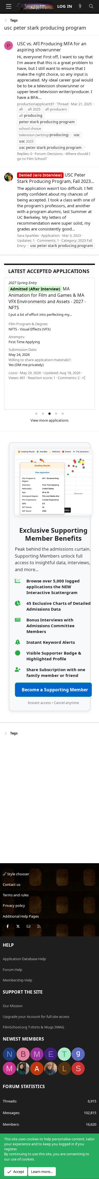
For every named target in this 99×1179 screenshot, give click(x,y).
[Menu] (8, 6)
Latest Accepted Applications (48, 271)
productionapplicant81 (35, 103)
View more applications (49, 420)
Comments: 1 (48, 240)
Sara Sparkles (28, 235)
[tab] (36, 413)
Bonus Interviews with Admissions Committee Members (50, 625)
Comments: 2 (68, 377)
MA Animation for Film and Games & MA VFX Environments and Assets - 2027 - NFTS (47, 298)
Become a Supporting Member (55, 690)
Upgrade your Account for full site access (36, 1016)
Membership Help (17, 980)
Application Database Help (24, 958)
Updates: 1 (26, 240)
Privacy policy (14, 905)
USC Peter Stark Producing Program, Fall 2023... (55, 178)
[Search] (91, 6)
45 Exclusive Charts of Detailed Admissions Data (58, 606)
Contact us (11, 884)
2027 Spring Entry (23, 282)
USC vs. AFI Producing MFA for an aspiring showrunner (51, 47)
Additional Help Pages (21, 916)
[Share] (84, 377)
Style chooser (17, 873)
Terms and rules (16, 894)
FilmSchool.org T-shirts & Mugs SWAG (33, 1027)
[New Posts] (80, 6)
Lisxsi (13, 372)
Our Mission (13, 1005)
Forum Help (12, 969)
